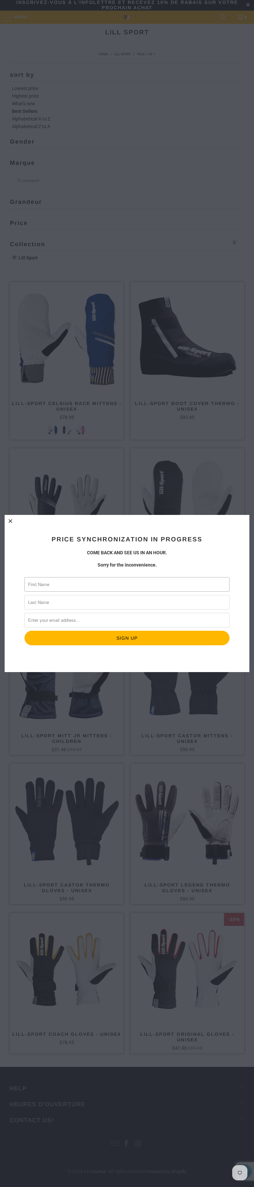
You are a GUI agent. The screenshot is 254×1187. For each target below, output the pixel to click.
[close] (11, 521)
